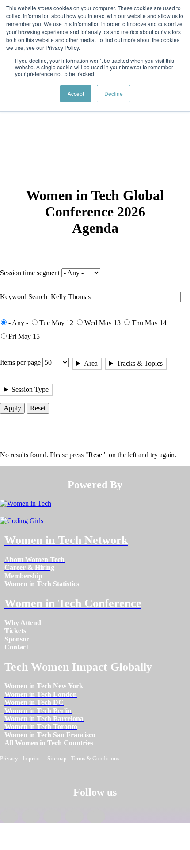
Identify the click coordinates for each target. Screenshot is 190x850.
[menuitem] (34, 559)
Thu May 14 (149, 322)
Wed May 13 (102, 322)
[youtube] (96, 816)
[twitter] (74, 816)
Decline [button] (113, 93)
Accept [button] (76, 93)
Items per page (20, 362)
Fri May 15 (24, 336)
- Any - (18, 322)
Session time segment (30, 273)
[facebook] (9, 816)
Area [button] (91, 363)
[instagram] (52, 816)
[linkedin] (31, 816)
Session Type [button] (30, 389)
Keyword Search (23, 296)
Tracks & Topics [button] (140, 363)
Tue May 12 (56, 322)
